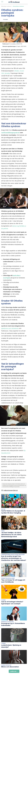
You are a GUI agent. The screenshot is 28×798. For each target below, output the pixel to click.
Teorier (3, 600)
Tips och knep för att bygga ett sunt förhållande (13, 581)
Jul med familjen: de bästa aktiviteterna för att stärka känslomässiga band (11, 534)
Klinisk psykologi (6, 665)
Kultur (3, 509)
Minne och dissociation (10, 667)
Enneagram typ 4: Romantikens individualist (13, 624)
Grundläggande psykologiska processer (12, 554)
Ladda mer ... (14, 671)
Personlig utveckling (7, 621)
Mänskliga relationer (6, 6)
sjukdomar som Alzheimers (10, 328)
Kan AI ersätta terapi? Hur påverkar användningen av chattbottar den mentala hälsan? (13, 558)
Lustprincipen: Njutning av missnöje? (11, 646)
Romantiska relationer (18, 6)
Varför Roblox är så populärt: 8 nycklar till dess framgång (13, 512)
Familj (3, 530)
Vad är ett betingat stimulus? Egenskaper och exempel (12, 603)
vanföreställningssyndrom (10, 132)
